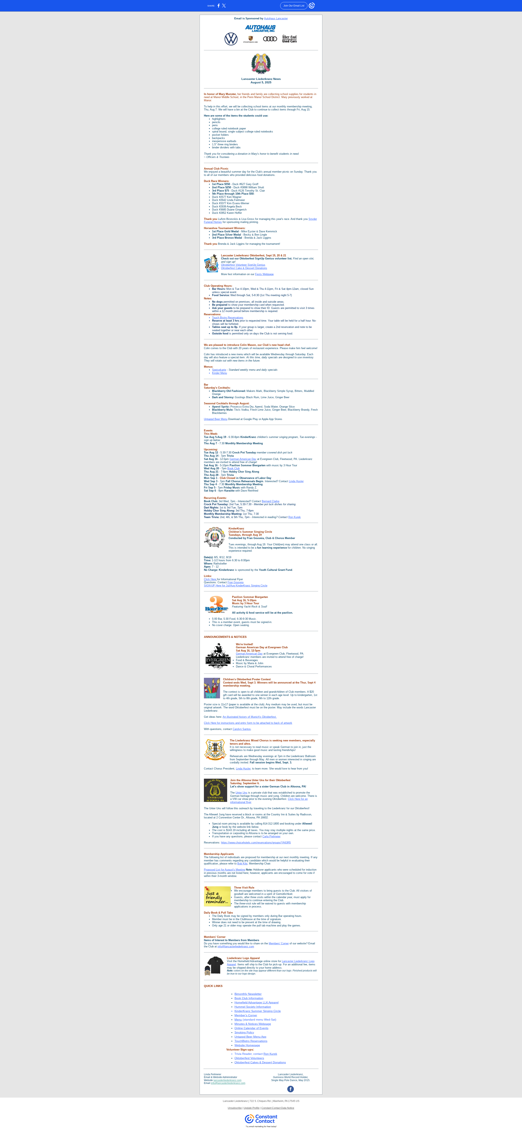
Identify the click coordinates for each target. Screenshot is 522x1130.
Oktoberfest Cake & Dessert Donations (244, 268)
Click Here (210, 579)
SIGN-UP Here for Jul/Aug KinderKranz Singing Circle (235, 585)
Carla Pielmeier (271, 836)
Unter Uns (241, 792)
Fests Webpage (264, 274)
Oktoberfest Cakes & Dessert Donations (260, 1062)
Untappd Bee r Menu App (250, 1036)
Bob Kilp (242, 863)
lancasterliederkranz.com (227, 1080)
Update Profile (252, 1108)
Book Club (233, 468)
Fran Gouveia (235, 582)
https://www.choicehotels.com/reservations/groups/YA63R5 (256, 842)
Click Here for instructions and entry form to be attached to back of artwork (248, 722)
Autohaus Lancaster (276, 18)
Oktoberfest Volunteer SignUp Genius (243, 264)
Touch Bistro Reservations (227, 317)
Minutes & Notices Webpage (252, 1023)
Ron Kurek (294, 517)
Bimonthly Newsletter (248, 994)
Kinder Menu (219, 373)
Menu (238, 1019)
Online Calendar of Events (251, 1028)
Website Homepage (247, 1045)
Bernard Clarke (270, 501)
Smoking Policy (244, 1032)
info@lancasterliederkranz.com (236, 946)
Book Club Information (248, 998)
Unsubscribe (235, 1108)
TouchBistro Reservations (250, 1041)
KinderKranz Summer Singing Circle (257, 1011)
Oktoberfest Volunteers (249, 1058)
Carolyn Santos (242, 729)
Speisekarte (219, 369)
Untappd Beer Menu (215, 419)
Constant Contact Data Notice (277, 1108)
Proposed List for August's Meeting (224, 869)
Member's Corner (245, 1015)
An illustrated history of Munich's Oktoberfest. (250, 716)
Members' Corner (279, 943)
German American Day (243, 459)
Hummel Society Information (252, 1006)
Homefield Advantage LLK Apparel (256, 1002)
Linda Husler (296, 481)
